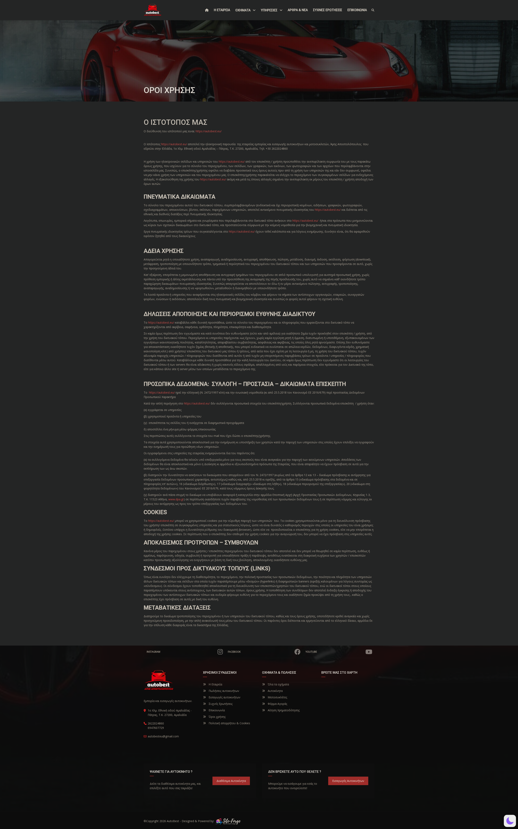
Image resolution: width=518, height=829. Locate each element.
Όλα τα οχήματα (278, 684)
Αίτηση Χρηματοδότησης (283, 710)
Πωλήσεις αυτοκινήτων (223, 691)
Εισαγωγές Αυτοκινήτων (348, 781)
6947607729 (156, 728)
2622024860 (156, 723)
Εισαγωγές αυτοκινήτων (224, 697)
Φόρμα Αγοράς (277, 704)
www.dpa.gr (176, 499)
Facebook (234, 651)
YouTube (311, 651)
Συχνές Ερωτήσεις (220, 704)
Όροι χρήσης (217, 717)
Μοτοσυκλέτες (277, 697)
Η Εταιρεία (215, 684)
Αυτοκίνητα (275, 691)
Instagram (153, 651)
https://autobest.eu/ (209, 131)
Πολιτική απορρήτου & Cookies (229, 723)
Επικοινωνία (216, 710)
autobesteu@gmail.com (163, 736)
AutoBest (173, 821)
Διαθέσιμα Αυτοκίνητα (231, 781)
